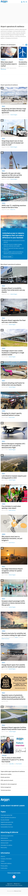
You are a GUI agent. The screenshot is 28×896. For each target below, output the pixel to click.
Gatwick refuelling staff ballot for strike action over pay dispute (13, 384)
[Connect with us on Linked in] (14, 876)
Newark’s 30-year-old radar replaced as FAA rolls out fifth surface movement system (12, 175)
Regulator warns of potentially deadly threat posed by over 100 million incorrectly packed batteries (13, 697)
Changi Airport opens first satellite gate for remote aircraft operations (13, 666)
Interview (4, 755)
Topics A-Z (9, 883)
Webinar (3, 59)
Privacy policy (4, 865)
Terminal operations (6, 790)
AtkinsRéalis (3, 69)
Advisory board (4, 843)
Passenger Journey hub (6, 815)
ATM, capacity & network (7, 780)
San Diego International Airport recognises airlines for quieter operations (12, 571)
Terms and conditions (6, 863)
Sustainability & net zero (7, 827)
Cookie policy (4, 868)
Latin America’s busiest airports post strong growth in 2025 (14, 477)
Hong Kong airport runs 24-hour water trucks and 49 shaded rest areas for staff (12, 143)
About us (3, 856)
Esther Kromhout (5, 638)
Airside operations (5, 777)
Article (3, 203)
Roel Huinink (19, 763)
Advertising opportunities (7, 835)
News (3, 106)
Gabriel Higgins (13, 114)
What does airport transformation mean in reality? (9, 64)
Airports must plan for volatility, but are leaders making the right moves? (14, 634)
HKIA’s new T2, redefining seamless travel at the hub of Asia (14, 206)
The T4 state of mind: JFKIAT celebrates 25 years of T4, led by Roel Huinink (13, 760)
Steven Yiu (12, 209)
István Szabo (12, 417)
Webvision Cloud (17, 891)
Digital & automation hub (7, 822)
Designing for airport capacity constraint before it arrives (12, 414)
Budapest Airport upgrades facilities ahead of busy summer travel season (14, 728)
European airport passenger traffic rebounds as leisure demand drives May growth (13, 603)
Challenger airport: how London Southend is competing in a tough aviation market (13, 352)
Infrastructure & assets (6, 824)
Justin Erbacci (12, 542)
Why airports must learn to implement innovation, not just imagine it (12, 538)
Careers (2, 861)
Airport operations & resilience (8, 817)
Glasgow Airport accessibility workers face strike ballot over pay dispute (13, 290)
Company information (6, 858)
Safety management (6, 787)
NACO (16, 637)
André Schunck (12, 510)
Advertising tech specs (6, 840)
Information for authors (6, 845)
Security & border (5, 820)
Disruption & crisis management (9, 784)
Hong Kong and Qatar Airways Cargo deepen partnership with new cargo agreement (14, 110)
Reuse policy (4, 847)
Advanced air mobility (6, 774)
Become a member (7, 256)
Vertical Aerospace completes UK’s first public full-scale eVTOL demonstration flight (13, 445)
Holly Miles (11, 763)
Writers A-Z (17, 883)
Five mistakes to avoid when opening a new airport (11, 507)
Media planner (4, 838)
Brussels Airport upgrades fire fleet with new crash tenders (14, 321)
